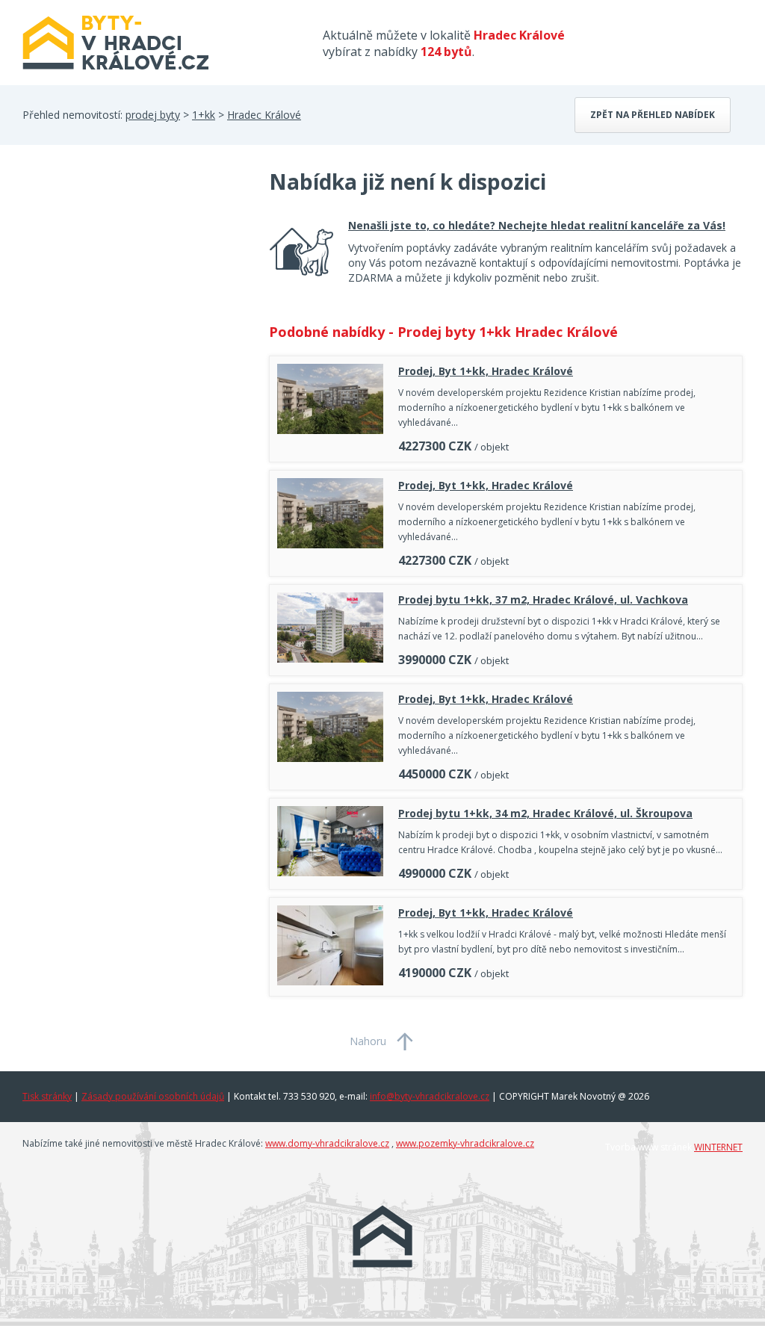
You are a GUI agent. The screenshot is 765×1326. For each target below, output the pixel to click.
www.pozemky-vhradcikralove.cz (465, 1143)
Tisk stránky (47, 1096)
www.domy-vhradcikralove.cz (327, 1143)
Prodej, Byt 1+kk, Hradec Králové (485, 371)
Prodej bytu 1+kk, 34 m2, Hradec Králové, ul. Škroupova (545, 813)
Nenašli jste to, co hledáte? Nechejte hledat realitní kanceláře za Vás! (536, 225)
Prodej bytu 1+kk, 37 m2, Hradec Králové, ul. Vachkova (543, 599)
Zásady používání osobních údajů (152, 1096)
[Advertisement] (134, 286)
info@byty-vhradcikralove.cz (429, 1096)
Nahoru (368, 1041)
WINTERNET (718, 1147)
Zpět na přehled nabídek (652, 114)
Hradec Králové (264, 115)
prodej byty (153, 115)
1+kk (203, 115)
